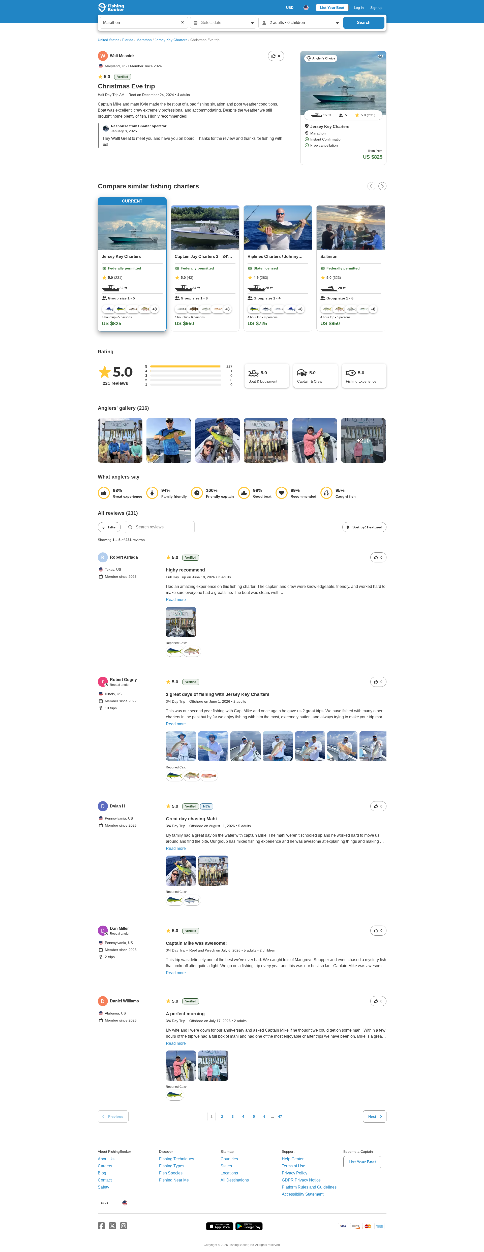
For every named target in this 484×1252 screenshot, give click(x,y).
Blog (102, 1173)
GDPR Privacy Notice (301, 1180)
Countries (229, 1159)
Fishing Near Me (174, 1180)
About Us (106, 1159)
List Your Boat (332, 8)
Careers (105, 1166)
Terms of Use (293, 1166)
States (226, 1166)
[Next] (382, 186)
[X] (112, 1226)
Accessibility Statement (302, 1194)
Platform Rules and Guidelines (309, 1187)
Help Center (293, 1159)
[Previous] (371, 186)
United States (108, 40)
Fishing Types (171, 1166)
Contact (105, 1180)
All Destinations (235, 1180)
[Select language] (306, 7)
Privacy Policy (294, 1173)
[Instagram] (123, 1226)
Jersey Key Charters (171, 40)
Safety (103, 1187)
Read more (176, 599)
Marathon (144, 40)
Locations (229, 1173)
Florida (127, 40)
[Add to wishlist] (380, 57)
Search (364, 22)
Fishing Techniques (176, 1159)
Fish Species (171, 1173)
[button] (306, 125)
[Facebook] (101, 1226)
